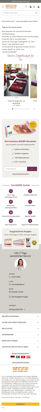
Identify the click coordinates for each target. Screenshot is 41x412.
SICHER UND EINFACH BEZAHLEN (14, 322)
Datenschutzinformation (20, 174)
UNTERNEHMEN (7, 335)
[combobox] (20, 12)
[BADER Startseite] (11, 6)
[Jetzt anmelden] (32, 169)
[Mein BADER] (26, 7)
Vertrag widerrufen (16, 309)
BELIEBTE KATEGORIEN (10, 316)
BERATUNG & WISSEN (10, 341)
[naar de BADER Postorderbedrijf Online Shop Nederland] (28, 357)
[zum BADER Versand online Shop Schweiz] (23, 357)
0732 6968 (16, 277)
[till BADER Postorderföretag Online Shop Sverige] (18, 357)
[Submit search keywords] (36, 12)
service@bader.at (18, 284)
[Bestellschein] (34, 7)
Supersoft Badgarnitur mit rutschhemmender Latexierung (16, 101)
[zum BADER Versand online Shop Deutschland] (13, 357)
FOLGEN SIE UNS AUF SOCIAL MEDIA (15, 347)
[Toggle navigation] (3, 7)
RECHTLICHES (7, 328)
